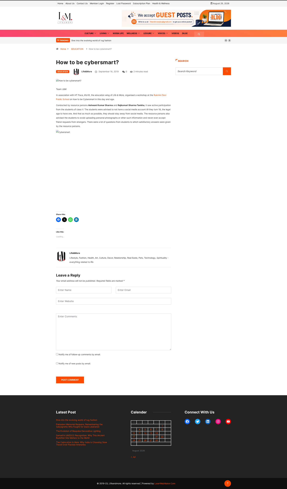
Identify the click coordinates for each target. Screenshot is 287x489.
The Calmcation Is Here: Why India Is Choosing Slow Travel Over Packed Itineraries (81, 443)
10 (134, 433)
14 (156, 433)
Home (60, 3)
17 (134, 436)
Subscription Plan (141, 3)
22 (162, 436)
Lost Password (123, 3)
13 (151, 433)
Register (110, 3)
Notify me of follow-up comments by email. (80, 354)
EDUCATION (77, 49)
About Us (69, 3)
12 (145, 433)
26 (145, 440)
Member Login (97, 3)
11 (139, 433)
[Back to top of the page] (228, 483)
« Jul (133, 457)
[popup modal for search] (199, 34)
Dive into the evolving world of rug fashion (92, 40)
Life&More (86, 71)
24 (134, 440)
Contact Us (82, 3)
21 (156, 436)
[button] (225, 40)
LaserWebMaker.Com (164, 483)
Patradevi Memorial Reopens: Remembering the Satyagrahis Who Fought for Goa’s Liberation (79, 425)
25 (139, 440)
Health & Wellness (161, 3)
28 (156, 440)
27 (151, 440)
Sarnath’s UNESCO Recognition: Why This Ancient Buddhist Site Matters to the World (80, 436)
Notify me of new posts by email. (75, 363)
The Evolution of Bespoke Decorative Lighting (78, 431)
